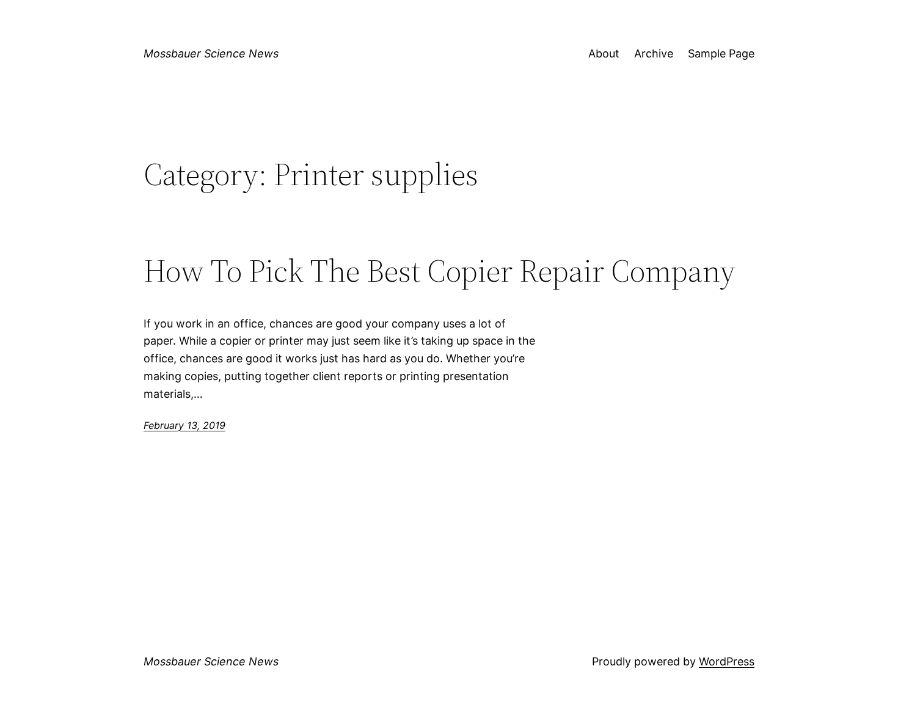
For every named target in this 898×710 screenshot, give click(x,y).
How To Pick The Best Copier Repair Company (440, 270)
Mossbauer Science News (211, 53)
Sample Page (721, 53)
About (603, 53)
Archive (653, 53)
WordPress (726, 661)
